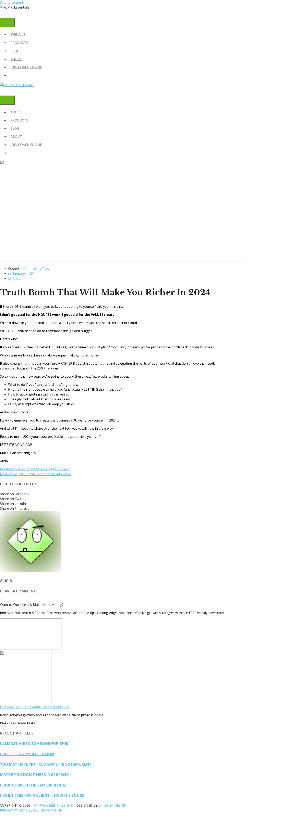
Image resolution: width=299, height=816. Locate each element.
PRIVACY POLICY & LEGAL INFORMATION (31, 810)
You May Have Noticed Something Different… (47, 764)
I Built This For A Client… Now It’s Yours (42, 795)
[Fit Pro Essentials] (17, 85)
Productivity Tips (36, 268)
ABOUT (16, 59)
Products (19, 42)
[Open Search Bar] (2, 14)
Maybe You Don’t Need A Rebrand (34, 774)
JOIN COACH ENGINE (26, 67)
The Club (18, 34)
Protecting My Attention (27, 753)
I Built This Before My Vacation (33, 784)
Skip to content (11, 2)
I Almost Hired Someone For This (34, 743)
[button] (112, 493)
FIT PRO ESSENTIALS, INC (53, 805)
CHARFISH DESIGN (112, 805)
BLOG (15, 51)
